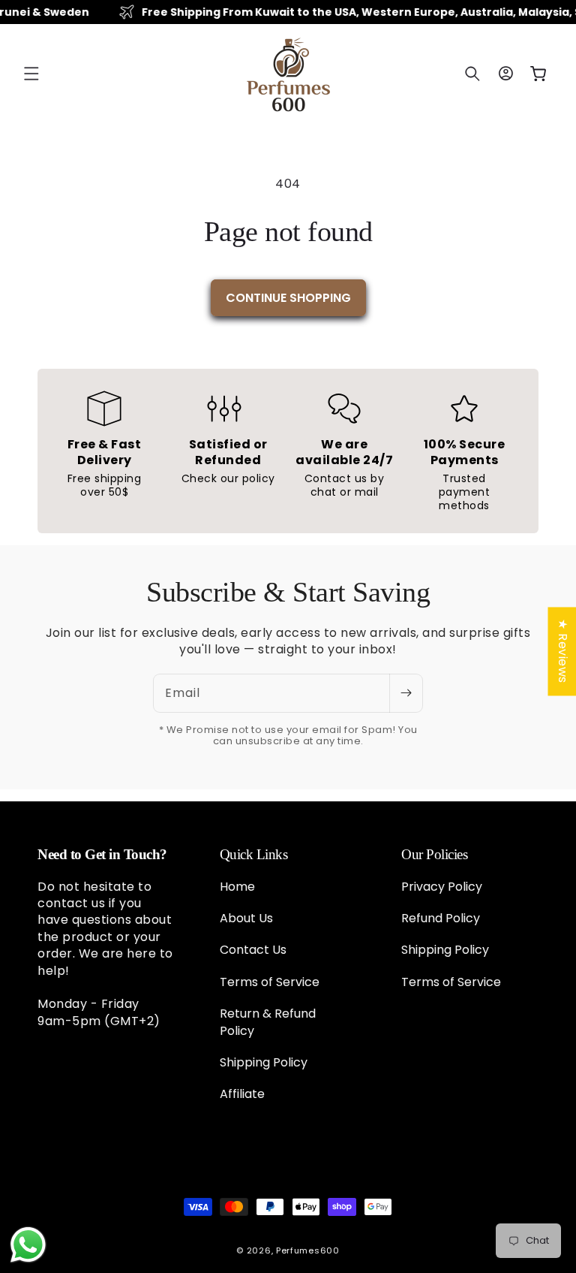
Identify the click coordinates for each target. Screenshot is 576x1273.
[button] (31, 73)
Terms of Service (270, 982)
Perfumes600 (308, 1250)
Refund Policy (440, 918)
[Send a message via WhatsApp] (28, 1244)
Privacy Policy (441, 887)
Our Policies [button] (434, 854)
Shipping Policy (264, 1062)
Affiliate (242, 1094)
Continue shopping (288, 297)
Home (237, 887)
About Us (246, 918)
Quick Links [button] (254, 854)
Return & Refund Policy (268, 1022)
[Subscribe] (405, 693)
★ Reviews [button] (562, 651)
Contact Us (253, 949)
